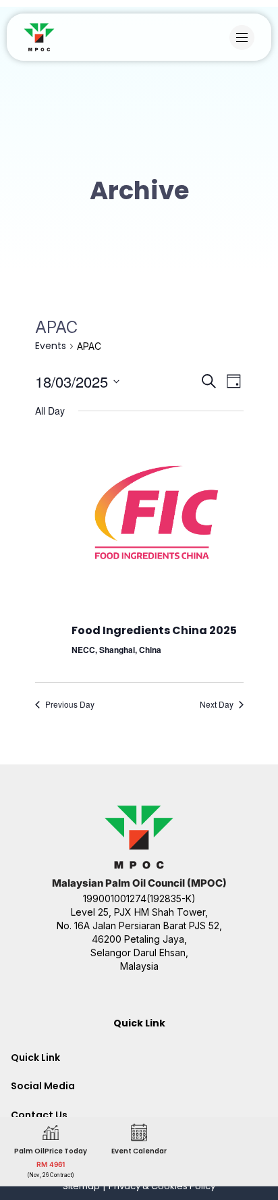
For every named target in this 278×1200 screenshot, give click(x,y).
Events (50, 346)
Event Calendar (139, 1150)
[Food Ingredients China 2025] (158, 513)
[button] (245, 37)
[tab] (139, 1057)
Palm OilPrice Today (50, 1150)
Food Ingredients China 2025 (154, 630)
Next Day (216, 704)
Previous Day (69, 704)
